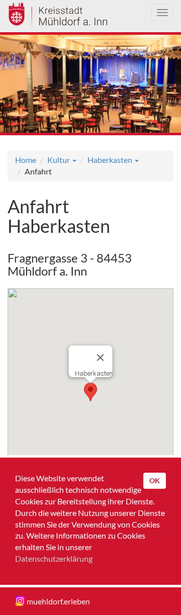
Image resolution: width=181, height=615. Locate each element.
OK (154, 480)
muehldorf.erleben (57, 601)
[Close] (100, 357)
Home (25, 159)
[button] (90, 392)
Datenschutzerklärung (54, 558)
